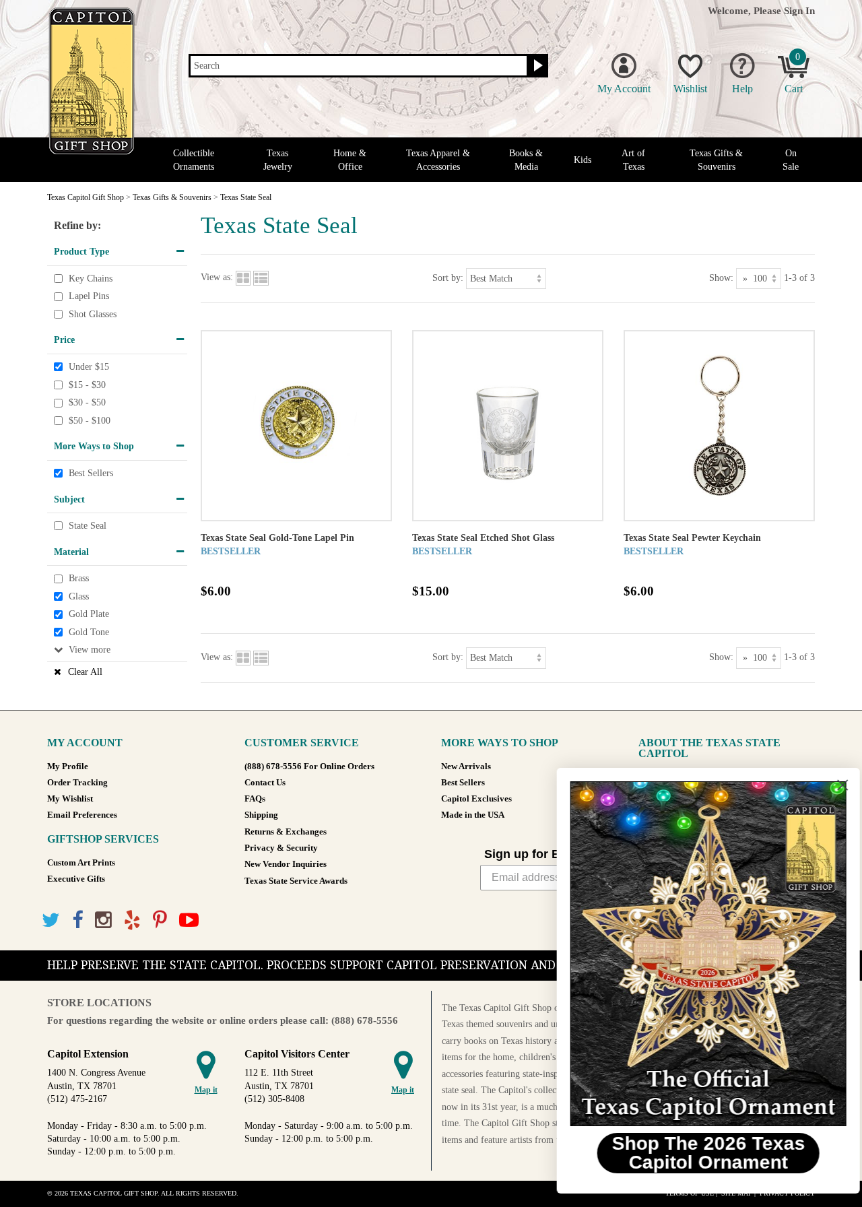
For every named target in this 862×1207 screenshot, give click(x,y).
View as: (217, 278)
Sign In (799, 10)
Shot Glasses (93, 314)
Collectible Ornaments (193, 159)
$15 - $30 (87, 385)
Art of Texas (633, 159)
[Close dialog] (831, 785)
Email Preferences (82, 815)
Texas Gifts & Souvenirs (716, 159)
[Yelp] (132, 920)
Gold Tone (89, 632)
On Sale (791, 159)
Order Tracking (77, 782)
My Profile (67, 766)
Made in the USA (472, 815)
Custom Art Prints (81, 863)
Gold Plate (89, 615)
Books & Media (526, 159)
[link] (697, 954)
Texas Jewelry (277, 159)
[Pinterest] (160, 920)
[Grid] (243, 278)
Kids (582, 160)
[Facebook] (77, 920)
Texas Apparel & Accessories (438, 159)
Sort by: (447, 278)
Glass (79, 596)
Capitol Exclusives (476, 799)
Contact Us (265, 782)
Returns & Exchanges (285, 832)
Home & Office (349, 159)
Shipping (261, 815)
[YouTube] (188, 920)
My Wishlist (70, 799)
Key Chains (90, 278)
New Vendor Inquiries (285, 864)
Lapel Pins (89, 296)
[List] (261, 278)
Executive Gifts (76, 879)
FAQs (254, 799)
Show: (721, 278)
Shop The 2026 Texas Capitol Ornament (697, 1153)
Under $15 (89, 367)
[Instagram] (103, 920)
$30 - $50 (87, 402)
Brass (79, 578)
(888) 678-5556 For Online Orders (309, 766)
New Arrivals (466, 766)
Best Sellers (91, 473)
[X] (51, 920)
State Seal (87, 526)
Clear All (85, 672)
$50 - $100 (89, 421)
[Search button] (536, 66)
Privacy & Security (281, 848)
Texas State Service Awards (295, 881)
